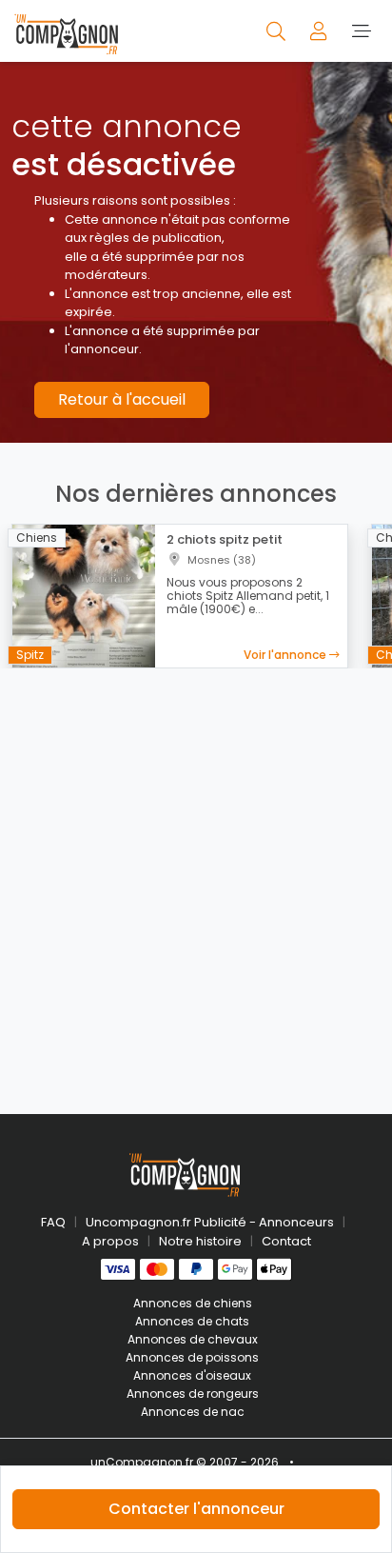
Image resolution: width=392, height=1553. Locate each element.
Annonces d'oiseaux (192, 1375)
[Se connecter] (320, 30)
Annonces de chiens (192, 1303)
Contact (286, 1241)
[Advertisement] (196, 880)
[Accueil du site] (66, 31)
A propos (110, 1241)
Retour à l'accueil (122, 399)
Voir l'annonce (286, 655)
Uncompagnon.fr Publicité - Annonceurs (210, 1222)
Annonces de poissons (192, 1357)
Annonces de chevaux (192, 1339)
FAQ (53, 1222)
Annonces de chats (192, 1321)
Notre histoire (200, 1241)
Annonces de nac (193, 1411)
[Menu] (361, 30)
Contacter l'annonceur (196, 1509)
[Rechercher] (277, 30)
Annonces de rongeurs (193, 1393)
